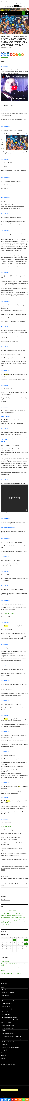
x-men (3, 870)
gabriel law (9, 915)
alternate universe (10, 909)
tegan (26, 921)
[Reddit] (13, 54)
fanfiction (24, 866)
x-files (8, 924)
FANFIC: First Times (5, 970)
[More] (22, 54)
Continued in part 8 (6, 826)
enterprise (13, 913)
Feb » (26, 951)
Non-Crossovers (5, 1022)
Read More (22, 6)
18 (26, 944)
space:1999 (22, 919)
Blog (2, 987)
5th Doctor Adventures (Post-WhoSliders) (11, 1036)
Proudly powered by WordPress (13, 1096)
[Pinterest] (11, 54)
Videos (2, 1058)
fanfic (18, 866)
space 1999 (16, 919)
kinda (16, 915)
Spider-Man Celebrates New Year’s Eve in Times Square (14, 877)
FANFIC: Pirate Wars (5, 961)
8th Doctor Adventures (7, 1041)
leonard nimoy (20, 915)
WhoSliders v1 (5, 1014)
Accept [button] (16, 6)
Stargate (4, 1050)
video (25, 922)
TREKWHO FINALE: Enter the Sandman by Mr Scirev (12, 968)
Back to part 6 (4, 57)
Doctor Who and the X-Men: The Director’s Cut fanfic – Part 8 (14, 883)
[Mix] (16, 54)
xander (15, 924)
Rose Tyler (3, 919)
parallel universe (8, 917)
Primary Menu (27, 13)
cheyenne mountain (4, 911)
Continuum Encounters (7, 1000)
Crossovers (4, 995)
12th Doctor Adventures (7, 1031)
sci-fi (6, 919)
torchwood (19, 922)
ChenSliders (5, 998)
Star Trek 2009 (5, 1006)
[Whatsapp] (19, 54)
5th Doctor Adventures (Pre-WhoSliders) (12, 36)
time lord (22, 868)
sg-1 (8, 919)
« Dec (2, 951)
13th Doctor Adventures (7, 1033)
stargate (3, 921)
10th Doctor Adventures (7, 1025)
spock (26, 919)
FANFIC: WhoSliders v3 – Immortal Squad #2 (11, 973)
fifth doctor (3, 915)
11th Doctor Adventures (7, 1028)
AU (14, 909)
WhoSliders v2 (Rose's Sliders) (9, 1017)
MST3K (8, 868)
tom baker (15, 922)
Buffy (21, 909)
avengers (18, 909)
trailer (23, 922)
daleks (17, 911)
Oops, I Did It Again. (9, 613)
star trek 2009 (22, 921)
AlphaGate (3, 909)
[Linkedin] (8, 54)
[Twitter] (5, 54)
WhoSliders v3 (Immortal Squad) (9, 1020)
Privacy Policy (3, 1096)
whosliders (4, 925)
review (24, 917)
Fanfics (25, 36)
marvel (25, 915)
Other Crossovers (6, 1003)
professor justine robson (18, 917)
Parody (3, 1052)
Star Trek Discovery (6, 1009)
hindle (3, 868)
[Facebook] (2, 54)
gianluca (11, 47)
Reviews (3, 1055)
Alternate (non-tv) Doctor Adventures (10, 1047)
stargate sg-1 (9, 921)
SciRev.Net (4, 13)
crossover (4, 866)
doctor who (12, 866)
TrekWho (4, 1011)
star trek (16, 921)
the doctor (15, 868)
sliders (11, 919)
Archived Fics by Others (6, 992)
